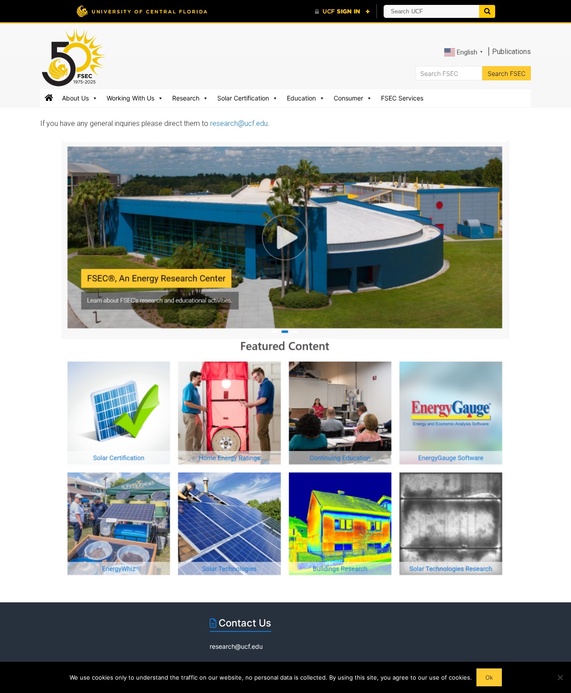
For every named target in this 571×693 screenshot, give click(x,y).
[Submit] (487, 11)
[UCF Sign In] (342, 11)
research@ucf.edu (239, 123)
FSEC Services (402, 98)
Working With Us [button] (130, 98)
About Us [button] (75, 98)
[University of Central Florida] (142, 11)
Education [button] (301, 98)
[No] (559, 677)
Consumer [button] (348, 98)
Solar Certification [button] (243, 98)
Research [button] (185, 98)
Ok (489, 677)
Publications (511, 51)
